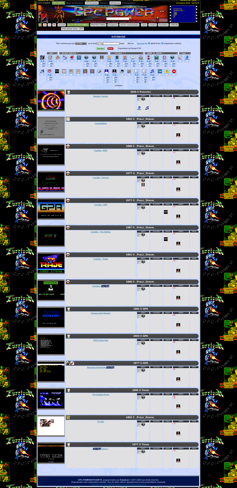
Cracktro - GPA (100, 205)
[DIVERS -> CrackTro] (68, 147)
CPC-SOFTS (58, 3)
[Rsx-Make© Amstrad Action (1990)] (183, 22)
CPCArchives (92, 3)
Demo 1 (100, 449)
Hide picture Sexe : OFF (72, 29)
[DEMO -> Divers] (68, 93)
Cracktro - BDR (100, 151)
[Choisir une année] (46, 53)
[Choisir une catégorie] (109, 53)
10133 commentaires (129, 25)
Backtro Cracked (100, 96)
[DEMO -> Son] (72, 364)
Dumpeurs (112, 25)
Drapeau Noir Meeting (100, 313)
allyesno (108, 77)
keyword (141, 43)
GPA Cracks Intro (100, 340)
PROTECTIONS (98, 25)
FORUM (174, 25)
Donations (163, 25)
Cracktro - (100, 286)
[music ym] (147, 109)
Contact (152, 25)
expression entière (172, 43)
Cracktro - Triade (100, 259)
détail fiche (155, 43)
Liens (144, 25)
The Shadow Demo (100, 395)
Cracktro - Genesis (101, 178)
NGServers (115, 3)
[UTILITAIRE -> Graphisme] (68, 419)
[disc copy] (178, 109)
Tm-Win (100, 422)
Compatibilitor (101, 123)
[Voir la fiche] (51, 109)
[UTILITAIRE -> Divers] (68, 120)
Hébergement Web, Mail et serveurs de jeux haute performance (118, 484)
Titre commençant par (65, 43)
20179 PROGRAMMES (78, 25)
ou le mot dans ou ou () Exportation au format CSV (134, 45)
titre (129, 43)
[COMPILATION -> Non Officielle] (68, 364)
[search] (130, 18)
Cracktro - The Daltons (101, 232)
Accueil (61, 25)
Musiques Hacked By (100, 367)
